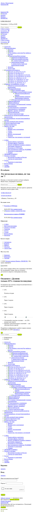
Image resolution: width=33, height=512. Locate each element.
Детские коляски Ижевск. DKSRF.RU (16, 261)
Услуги (6, 230)
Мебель (6, 245)
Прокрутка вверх (6, 501)
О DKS (6, 224)
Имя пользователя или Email (10, 478)
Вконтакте (7, 256)
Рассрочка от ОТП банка (10, 205)
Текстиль (7, 246)
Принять (3, 507)
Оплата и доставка (9, 227)
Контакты (7, 235)
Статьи (6, 232)
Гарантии (7, 229)
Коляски (6, 243)
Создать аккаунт (14, 499)
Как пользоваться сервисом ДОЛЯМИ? (14, 214)
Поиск (19, 27)
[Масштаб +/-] (6, 509)
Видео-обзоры (8, 233)
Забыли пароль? (5, 498)
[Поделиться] (3, 509)
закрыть (3, 469)
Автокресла (7, 242)
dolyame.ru (16, 329)
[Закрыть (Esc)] (1, 509)
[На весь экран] (5, 509)
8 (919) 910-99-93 (6, 195)
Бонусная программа (10, 226)
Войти (3, 494)
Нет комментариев (16, 209)
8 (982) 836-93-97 (27, 9)
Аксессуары (7, 248)
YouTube (6, 258)
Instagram (7, 255)
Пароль (3, 483)
